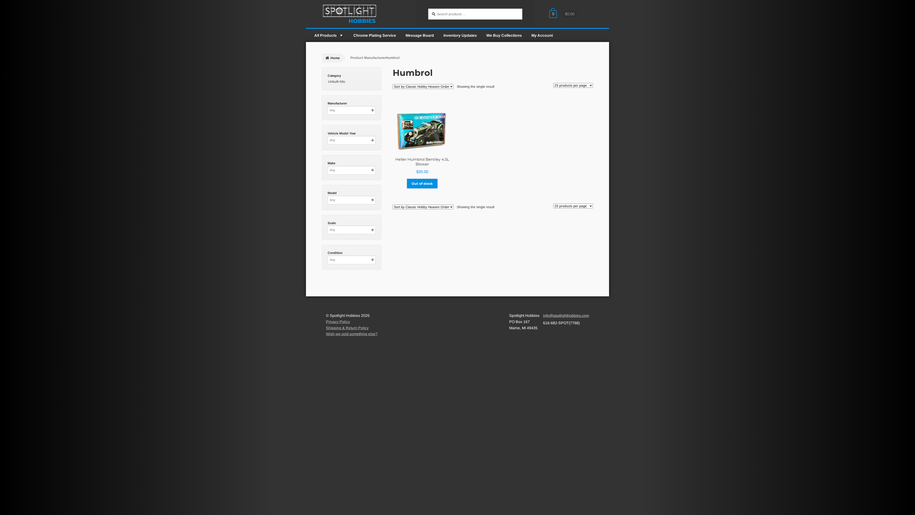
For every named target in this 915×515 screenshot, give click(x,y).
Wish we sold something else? (351, 334)
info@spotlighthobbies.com (566, 316)
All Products (325, 35)
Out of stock (422, 183)
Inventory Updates (460, 35)
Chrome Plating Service (374, 35)
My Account (542, 35)
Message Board (420, 35)
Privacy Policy (338, 322)
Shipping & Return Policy (347, 328)
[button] (341, 35)
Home (335, 58)
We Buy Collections (504, 35)
